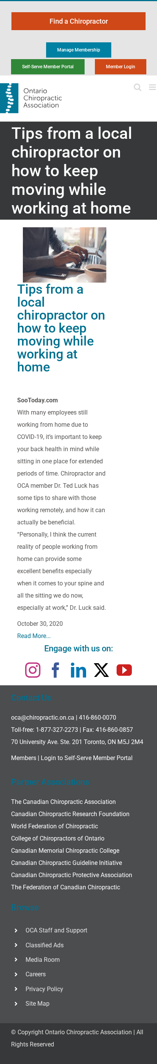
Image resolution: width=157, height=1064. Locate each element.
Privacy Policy (44, 989)
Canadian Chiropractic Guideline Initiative (66, 862)
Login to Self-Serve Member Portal (87, 758)
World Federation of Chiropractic (54, 826)
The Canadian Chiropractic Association (63, 801)
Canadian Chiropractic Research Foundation (70, 814)
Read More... (34, 636)
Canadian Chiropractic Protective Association (71, 875)
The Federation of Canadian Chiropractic (65, 887)
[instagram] (32, 670)
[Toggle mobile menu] (153, 87)
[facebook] (55, 670)
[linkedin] (78, 670)
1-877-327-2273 (57, 729)
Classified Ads (45, 945)
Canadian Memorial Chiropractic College (65, 850)
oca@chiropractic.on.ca (42, 717)
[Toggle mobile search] (137, 87)
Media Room (43, 959)
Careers (36, 974)
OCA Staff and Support (56, 930)
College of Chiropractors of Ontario (57, 838)
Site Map (38, 1003)
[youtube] (124, 670)
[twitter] (101, 670)
